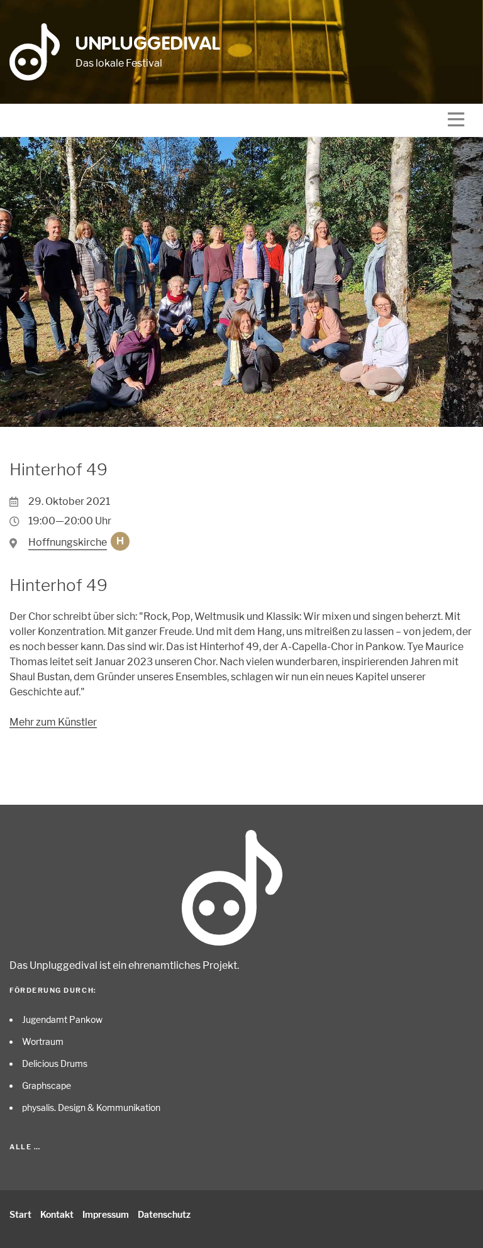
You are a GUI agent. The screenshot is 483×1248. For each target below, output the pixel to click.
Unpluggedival (148, 44)
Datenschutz (164, 1214)
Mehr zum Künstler (53, 722)
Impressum (105, 1214)
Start (20, 1214)
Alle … (24, 1146)
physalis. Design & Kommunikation (91, 1107)
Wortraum (43, 1041)
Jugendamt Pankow (62, 1019)
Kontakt (57, 1214)
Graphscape (46, 1085)
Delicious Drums (54, 1063)
